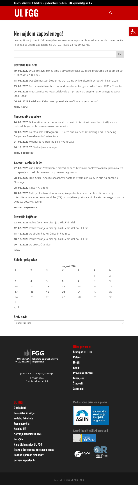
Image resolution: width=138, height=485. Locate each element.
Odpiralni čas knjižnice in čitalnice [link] (49, 233)
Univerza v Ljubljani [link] (22, 3)
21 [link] (79, 291)
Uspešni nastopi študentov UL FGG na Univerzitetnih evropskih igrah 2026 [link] (73, 80)
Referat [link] (77, 357)
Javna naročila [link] (21, 423)
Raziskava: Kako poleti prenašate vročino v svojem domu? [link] (63, 101)
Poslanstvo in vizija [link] (24, 413)
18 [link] (32, 291)
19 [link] (47, 291)
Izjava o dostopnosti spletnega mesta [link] (34, 449)
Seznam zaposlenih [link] (24, 460)
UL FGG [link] (74, 480)
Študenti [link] (78, 383)
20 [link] (63, 291)
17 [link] (16, 291)
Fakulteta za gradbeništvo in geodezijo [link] (50, 3)
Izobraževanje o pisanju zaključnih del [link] (52, 222)
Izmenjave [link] (78, 378)
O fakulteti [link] (20, 407)
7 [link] (78, 281)
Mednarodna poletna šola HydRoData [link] (51, 141)
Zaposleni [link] (78, 388)
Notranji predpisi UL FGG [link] (28, 434)
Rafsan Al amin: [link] (38, 187)
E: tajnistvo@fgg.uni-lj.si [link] (37, 381)
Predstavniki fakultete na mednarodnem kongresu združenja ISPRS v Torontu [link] (75, 86)
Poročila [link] (18, 439)
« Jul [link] (16, 307)
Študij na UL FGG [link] (82, 352)
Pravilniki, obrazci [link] (83, 373)
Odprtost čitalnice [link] (39, 244)
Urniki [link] (76, 362)
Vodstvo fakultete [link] (23, 418)
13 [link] (63, 286)
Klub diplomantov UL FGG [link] (28, 444)
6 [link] (62, 281)
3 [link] (15, 281)
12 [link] (47, 286)
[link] (133, 31)
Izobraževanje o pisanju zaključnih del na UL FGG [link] (58, 228)
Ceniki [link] (76, 367)
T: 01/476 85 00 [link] (36, 378)
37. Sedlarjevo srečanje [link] (43, 147)
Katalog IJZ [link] (20, 428)
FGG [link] (82, 480)
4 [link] (31, 281)
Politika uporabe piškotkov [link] (28, 455)
